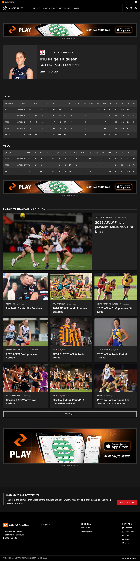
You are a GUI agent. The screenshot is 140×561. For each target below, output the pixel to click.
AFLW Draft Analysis (107, 304)
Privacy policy (86, 531)
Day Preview (59, 304)
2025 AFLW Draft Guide (56, 8)
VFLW (55, 396)
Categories (46, 525)
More (76, 8)
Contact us (85, 528)
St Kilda (51, 52)
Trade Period (104, 350)
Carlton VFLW (23, 159)
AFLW (8, 304)
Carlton (21, 110)
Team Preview (13, 396)
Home (36, 8)
